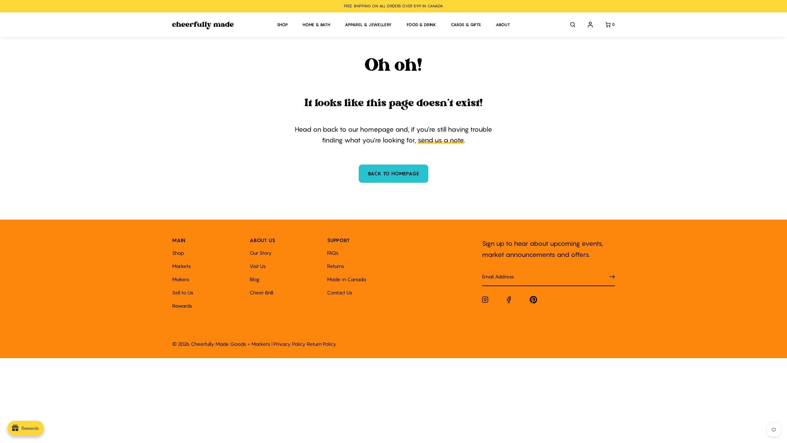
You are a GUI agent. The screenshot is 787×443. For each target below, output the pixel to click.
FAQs (332, 253)
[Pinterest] (533, 301)
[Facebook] (509, 301)
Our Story (261, 253)
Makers (180, 279)
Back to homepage (393, 173)
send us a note (441, 140)
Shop (178, 253)
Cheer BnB (262, 292)
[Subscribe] (612, 277)
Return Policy (321, 344)
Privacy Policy (290, 344)
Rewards (182, 306)
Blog (254, 279)
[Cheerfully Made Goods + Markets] (221, 26)
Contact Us (339, 292)
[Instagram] (485, 300)
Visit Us (258, 266)
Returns (335, 266)
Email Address (494, 270)
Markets (181, 266)
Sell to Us (182, 292)
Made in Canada (346, 279)
